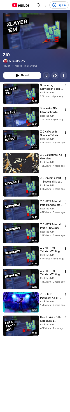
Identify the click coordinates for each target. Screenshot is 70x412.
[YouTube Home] (20, 5)
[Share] (55, 75)
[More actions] (63, 75)
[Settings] (46, 5)
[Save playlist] (46, 75)
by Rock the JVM (17, 61)
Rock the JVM (47, 92)
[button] (35, 31)
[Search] (38, 5)
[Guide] (5, 5)
